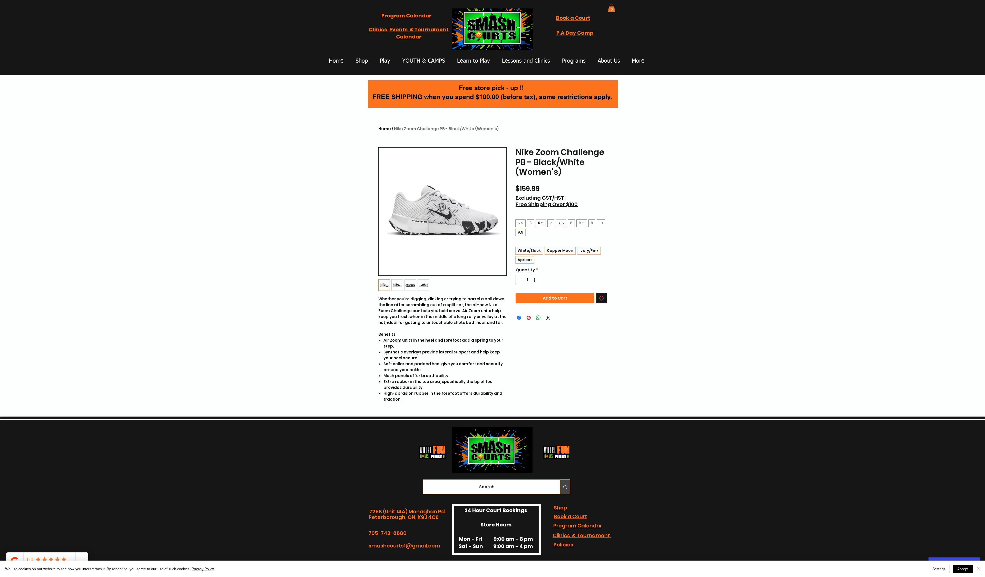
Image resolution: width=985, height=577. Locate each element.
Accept (962, 568)
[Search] (565, 487)
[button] (526, 44)
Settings (938, 568)
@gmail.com (423, 545)
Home (384, 129)
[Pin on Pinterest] (529, 318)
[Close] (979, 569)
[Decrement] (520, 280)
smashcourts (386, 545)
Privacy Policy (203, 568)
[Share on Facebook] (519, 318)
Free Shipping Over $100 (547, 204)
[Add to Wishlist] (601, 298)
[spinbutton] (527, 280)
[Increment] (534, 280)
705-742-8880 (388, 533)
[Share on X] (548, 318)
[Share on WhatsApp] (538, 318)
